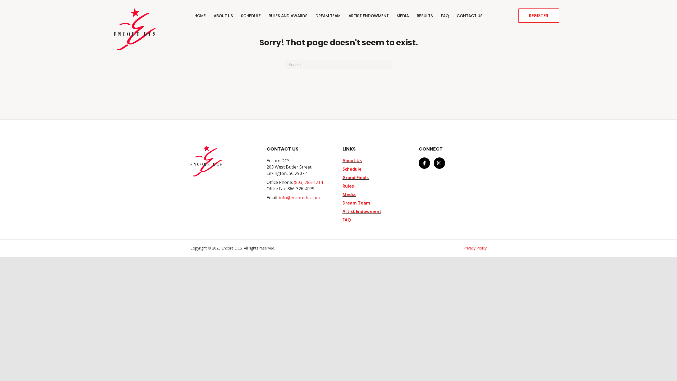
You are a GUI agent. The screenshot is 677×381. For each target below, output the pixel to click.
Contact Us (470, 16)
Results (425, 16)
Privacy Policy (475, 248)
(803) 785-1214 (308, 182)
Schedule (251, 16)
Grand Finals (355, 177)
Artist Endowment (369, 16)
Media (403, 16)
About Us (223, 16)
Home (200, 16)
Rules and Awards (288, 16)
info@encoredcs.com (299, 198)
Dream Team (328, 16)
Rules (348, 186)
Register (538, 16)
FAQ (445, 16)
